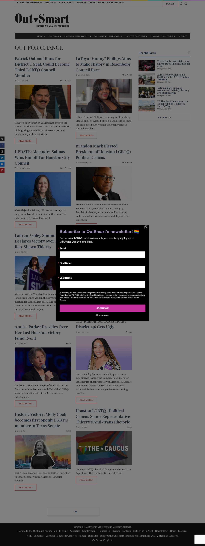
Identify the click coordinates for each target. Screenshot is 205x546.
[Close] (146, 227)
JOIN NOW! (102, 308)
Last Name (66, 278)
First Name (66, 263)
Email (63, 248)
